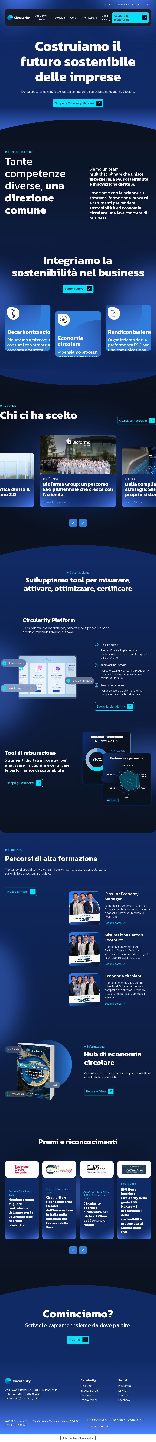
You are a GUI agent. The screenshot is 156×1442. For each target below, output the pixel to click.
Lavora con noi (122, 4)
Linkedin (123, 1390)
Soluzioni (60, 17)
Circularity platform (41, 17)
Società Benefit (89, 1390)
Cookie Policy (135, 1419)
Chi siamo (107, 4)
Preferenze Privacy (97, 1419)
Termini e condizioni (97, 1426)
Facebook (124, 1400)
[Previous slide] (73, 523)
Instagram (124, 1385)
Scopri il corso (113, 923)
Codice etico (87, 1395)
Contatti (135, 4)
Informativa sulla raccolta (78, 1438)
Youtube (123, 1395)
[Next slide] (83, 523)
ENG (149, 4)
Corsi (73, 17)
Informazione (89, 17)
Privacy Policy (117, 1419)
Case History (106, 17)
